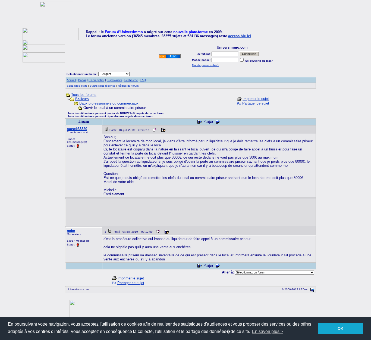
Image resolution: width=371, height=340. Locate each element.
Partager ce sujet (255, 103)
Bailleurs (82, 99)
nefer (71, 231)
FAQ (143, 79)
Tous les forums (83, 95)
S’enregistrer (96, 79)
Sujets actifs (114, 79)
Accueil (71, 79)
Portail (82, 79)
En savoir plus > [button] (267, 331)
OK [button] (340, 328)
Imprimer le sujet (256, 99)
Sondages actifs (77, 85)
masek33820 (77, 129)
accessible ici (239, 36)
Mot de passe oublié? (205, 65)
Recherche (131, 79)
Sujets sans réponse (102, 85)
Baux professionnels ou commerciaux (109, 103)
